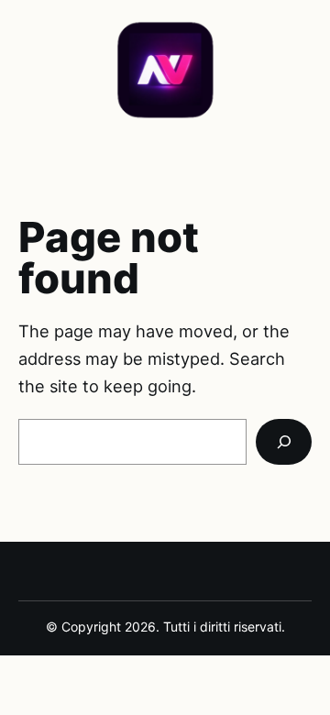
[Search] (284, 442)
